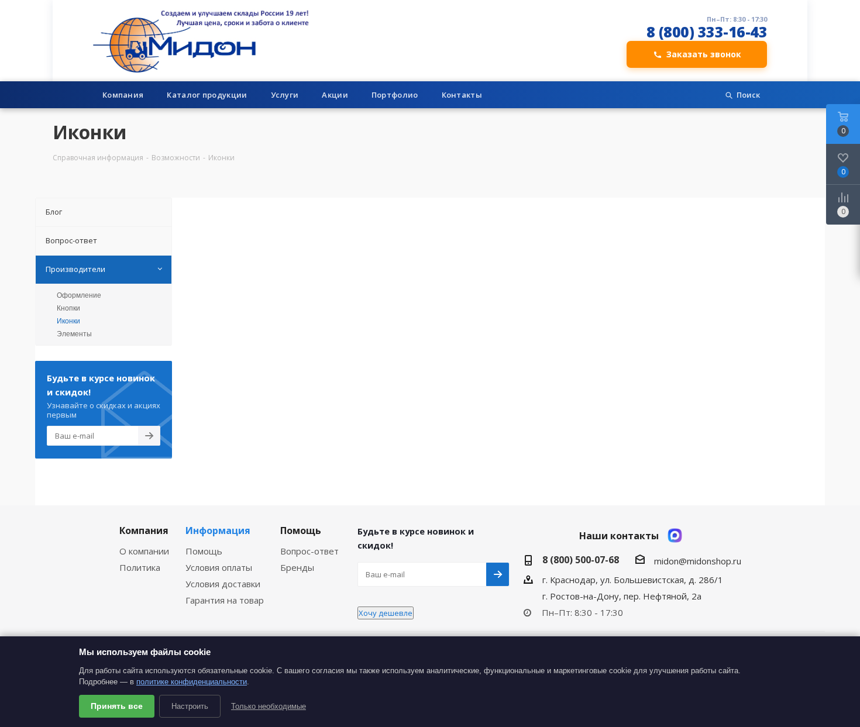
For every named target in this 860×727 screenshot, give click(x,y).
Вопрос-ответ (309, 551)
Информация (217, 530)
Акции (335, 94)
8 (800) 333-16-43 (707, 32)
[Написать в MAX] (675, 535)
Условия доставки (222, 584)
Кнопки (68, 308)
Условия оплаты (218, 567)
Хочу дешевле (385, 613)
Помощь (203, 551)
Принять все (117, 706)
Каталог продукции (207, 94)
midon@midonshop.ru (697, 561)
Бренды (297, 567)
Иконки (68, 321)
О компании (144, 551)
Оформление (79, 295)
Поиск (748, 94)
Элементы (74, 334)
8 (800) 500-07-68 (580, 559)
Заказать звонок (703, 54)
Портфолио (394, 94)
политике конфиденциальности (191, 681)
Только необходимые (268, 706)
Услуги (285, 94)
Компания (122, 94)
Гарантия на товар (224, 600)
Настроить (189, 706)
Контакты (462, 94)
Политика (139, 567)
